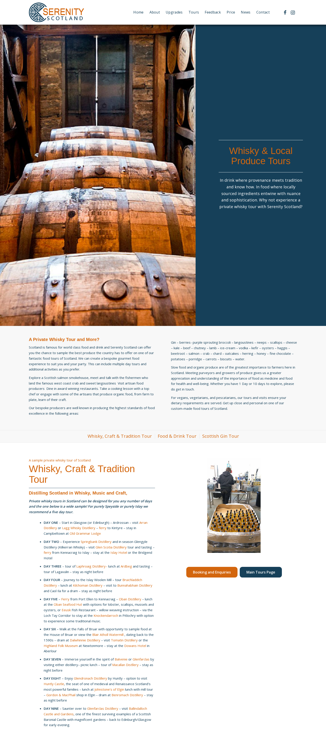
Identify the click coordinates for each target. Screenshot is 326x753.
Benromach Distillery (127, 695)
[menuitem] (138, 12)
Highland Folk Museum (61, 645)
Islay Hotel (118, 552)
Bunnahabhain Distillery (134, 585)
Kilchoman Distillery (87, 585)
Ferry (65, 599)
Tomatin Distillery (124, 640)
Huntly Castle (54, 684)
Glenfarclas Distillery (102, 708)
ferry (102, 528)
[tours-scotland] (56, 12)
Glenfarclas (141, 659)
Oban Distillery (130, 599)
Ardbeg (126, 566)
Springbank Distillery (96, 541)
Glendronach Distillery (90, 678)
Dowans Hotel (135, 645)
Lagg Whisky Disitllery (78, 528)
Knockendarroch (106, 615)
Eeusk (67, 610)
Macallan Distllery (125, 664)
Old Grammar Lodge (85, 533)
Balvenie (121, 659)
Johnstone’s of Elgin (109, 689)
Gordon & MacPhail (60, 695)
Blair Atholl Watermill (108, 634)
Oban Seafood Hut (68, 604)
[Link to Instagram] (292, 12)
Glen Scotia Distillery (111, 547)
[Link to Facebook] (285, 12)
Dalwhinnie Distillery (85, 640)
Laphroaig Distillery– (91, 566)
